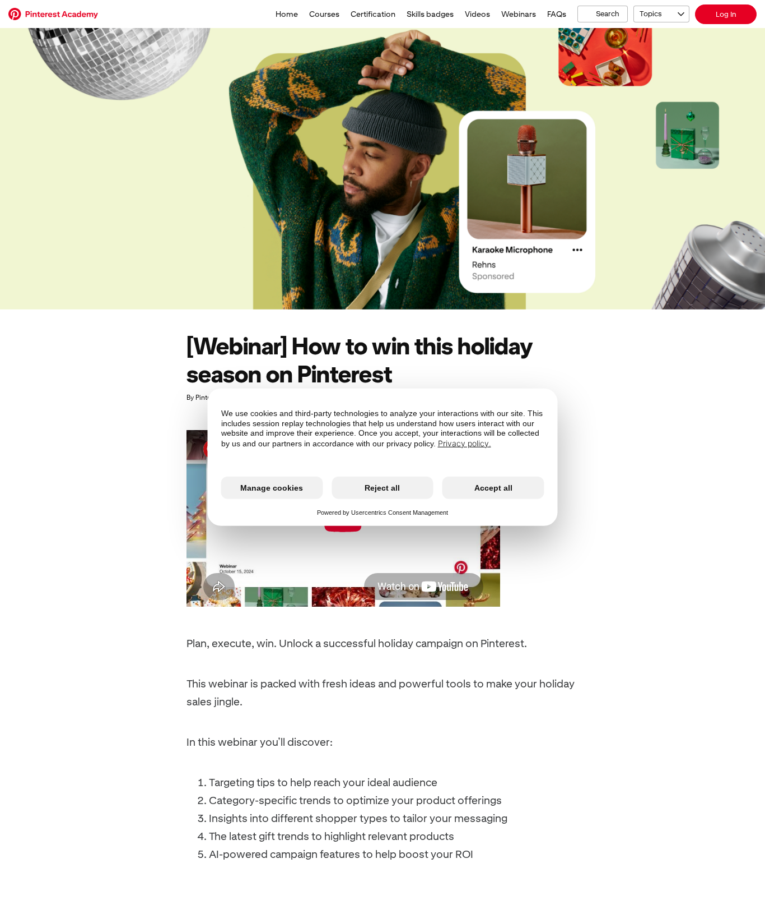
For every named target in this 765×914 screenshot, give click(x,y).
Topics (651, 14)
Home (287, 14)
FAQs (556, 14)
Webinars (518, 14)
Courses (324, 14)
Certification (373, 14)
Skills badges (430, 14)
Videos (477, 14)
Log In (726, 14)
